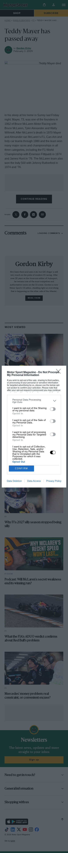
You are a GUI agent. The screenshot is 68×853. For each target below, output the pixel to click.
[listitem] (34, 400)
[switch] (53, 409)
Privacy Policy (53, 480)
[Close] (59, 372)
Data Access (34, 480)
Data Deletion (14, 480)
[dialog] (34, 427)
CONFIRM (21, 468)
